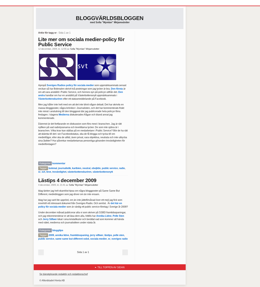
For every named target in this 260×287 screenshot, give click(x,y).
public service (110, 168)
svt (43, 172)
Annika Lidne (103, 216)
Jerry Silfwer (50, 219)
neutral (86, 168)
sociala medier (98, 238)
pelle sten (118, 235)
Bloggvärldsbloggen (109, 18)
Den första (117, 88)
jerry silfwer (96, 235)
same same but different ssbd (72, 238)
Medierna (64, 114)
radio (122, 168)
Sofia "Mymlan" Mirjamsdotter (84, 49)
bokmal (53, 168)
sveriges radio (119, 238)
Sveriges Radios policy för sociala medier (70, 85)
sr (39, 172)
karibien (76, 168)
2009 (51, 235)
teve (48, 172)
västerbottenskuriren (79, 172)
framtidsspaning (79, 235)
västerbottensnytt (103, 172)
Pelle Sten (118, 216)
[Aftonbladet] (47, 3)
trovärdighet (59, 172)
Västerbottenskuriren (50, 99)
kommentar (58, 163)
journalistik (64, 168)
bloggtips (57, 230)
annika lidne (62, 235)
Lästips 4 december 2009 (67, 180)
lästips (108, 235)
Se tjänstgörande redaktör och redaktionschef (63, 274)
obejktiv (96, 168)
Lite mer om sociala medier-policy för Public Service (81, 41)
